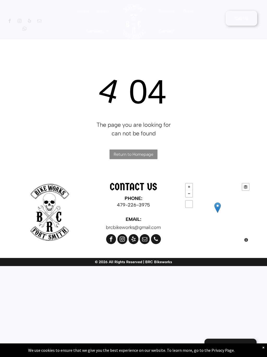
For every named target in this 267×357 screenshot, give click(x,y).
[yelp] (29, 22)
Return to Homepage (133, 154)
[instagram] (19, 22)
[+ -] (217, 213)
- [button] (189, 193)
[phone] (156, 239)
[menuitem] (83, 11)
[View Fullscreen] (189, 204)
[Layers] (245, 186)
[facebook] (9, 22)
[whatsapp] (24, 29)
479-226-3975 (133, 205)
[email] (39, 22)
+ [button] (189, 186)
